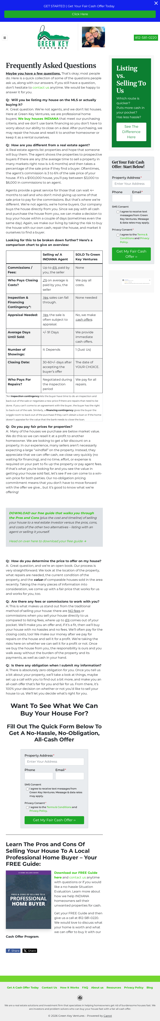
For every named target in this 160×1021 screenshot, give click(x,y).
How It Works (69, 987)
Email (60, 770)
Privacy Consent (35, 803)
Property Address (39, 755)
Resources (114, 987)
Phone (30, 770)
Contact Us (49, 987)
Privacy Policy (38, 810)
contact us (41, 87)
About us (97, 987)
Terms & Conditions (59, 807)
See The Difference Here (131, 131)
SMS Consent (33, 784)
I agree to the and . (53, 809)
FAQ (85, 987)
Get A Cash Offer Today (23, 987)
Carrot (108, 1015)
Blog (150, 987)
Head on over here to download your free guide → (47, 541)
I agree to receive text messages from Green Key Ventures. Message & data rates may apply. (55, 792)
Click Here (80, 14)
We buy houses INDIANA (38, 119)
